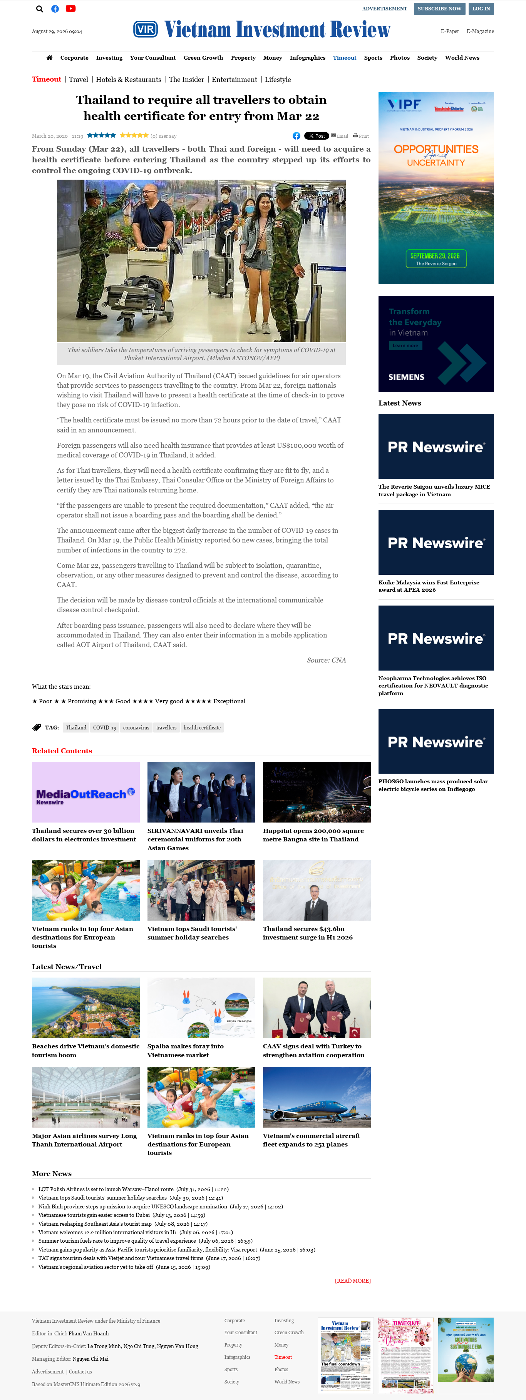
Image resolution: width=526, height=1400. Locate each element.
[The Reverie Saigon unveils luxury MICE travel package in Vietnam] (436, 446)
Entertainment (234, 79)
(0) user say (163, 135)
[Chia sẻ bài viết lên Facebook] (296, 136)
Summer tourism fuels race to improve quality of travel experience (118, 1240)
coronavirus (136, 727)
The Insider (186, 79)
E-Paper (450, 31)
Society (427, 57)
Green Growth (203, 57)
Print (364, 136)
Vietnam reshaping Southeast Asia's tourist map (96, 1223)
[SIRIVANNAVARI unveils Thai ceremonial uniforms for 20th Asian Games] (201, 792)
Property (243, 57)
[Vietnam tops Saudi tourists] (201, 890)
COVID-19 (104, 727)
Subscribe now (440, 9)
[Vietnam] (317, 1097)
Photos (400, 57)
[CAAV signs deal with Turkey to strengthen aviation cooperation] (317, 1008)
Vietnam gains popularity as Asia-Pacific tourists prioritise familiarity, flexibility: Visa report (148, 1249)
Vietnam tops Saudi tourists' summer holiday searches (103, 1197)
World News (462, 57)
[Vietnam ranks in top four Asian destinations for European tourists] (86, 890)
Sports (373, 57)
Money (272, 57)
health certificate (202, 727)
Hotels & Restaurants (128, 79)
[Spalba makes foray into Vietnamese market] (201, 1008)
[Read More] (353, 1280)
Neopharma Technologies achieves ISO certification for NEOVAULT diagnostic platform (433, 685)
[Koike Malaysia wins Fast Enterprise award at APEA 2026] (436, 542)
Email (342, 136)
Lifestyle (278, 79)
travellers (166, 727)
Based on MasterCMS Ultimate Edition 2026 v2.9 (86, 1384)
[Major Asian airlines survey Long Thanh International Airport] (86, 1097)
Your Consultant (153, 57)
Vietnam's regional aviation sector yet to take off (96, 1266)
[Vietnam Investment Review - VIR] (263, 49)
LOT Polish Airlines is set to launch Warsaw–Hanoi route (107, 1189)
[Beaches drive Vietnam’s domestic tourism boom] (86, 1008)
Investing (109, 57)
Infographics (307, 57)
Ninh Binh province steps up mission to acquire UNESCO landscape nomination (133, 1206)
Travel (78, 79)
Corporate (74, 57)
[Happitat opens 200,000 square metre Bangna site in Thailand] (317, 792)
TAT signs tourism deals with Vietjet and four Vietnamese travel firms (121, 1258)
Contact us (80, 1371)
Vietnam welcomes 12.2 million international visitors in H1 (108, 1232)
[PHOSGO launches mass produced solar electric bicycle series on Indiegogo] (436, 741)
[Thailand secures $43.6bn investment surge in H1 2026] (317, 890)
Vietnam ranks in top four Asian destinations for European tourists (82, 937)
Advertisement (384, 9)
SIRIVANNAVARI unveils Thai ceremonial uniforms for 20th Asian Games (195, 839)
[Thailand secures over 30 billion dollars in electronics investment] (86, 792)
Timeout (345, 57)
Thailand (76, 727)
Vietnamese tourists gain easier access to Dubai (95, 1214)
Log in (481, 9)
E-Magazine (480, 31)
